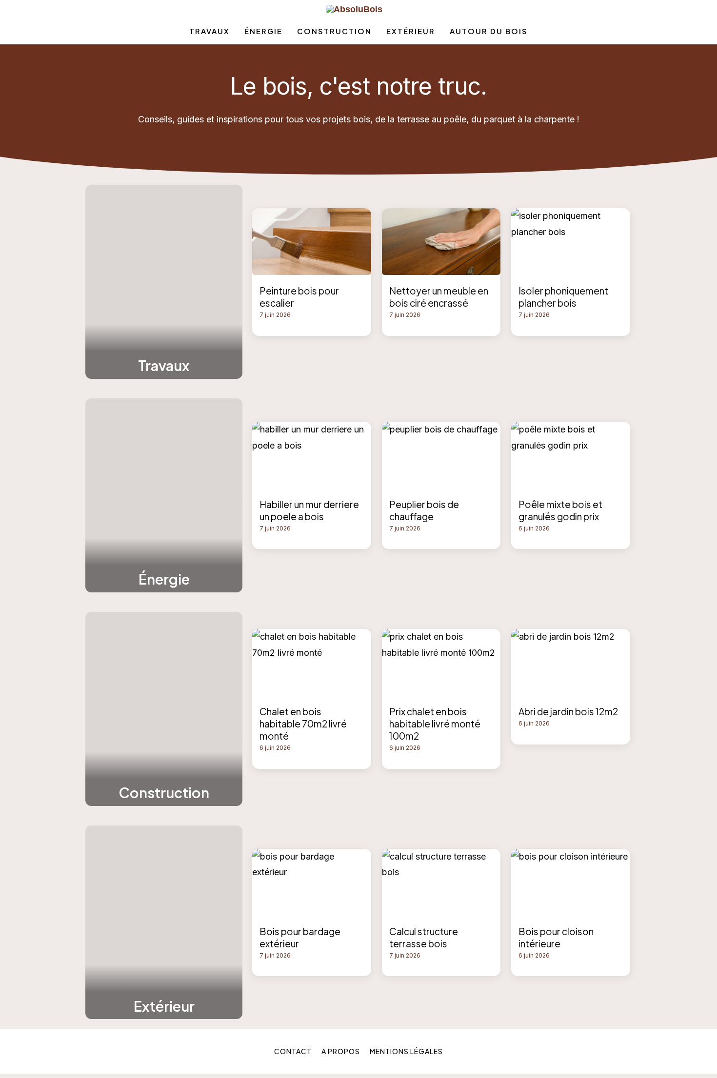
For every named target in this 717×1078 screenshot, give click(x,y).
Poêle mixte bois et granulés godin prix (560, 510)
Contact (293, 1051)
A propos (340, 1051)
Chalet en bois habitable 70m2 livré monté (303, 724)
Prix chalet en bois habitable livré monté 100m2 (434, 724)
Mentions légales (406, 1051)
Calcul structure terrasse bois (423, 937)
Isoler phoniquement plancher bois (563, 297)
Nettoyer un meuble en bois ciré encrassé (438, 297)
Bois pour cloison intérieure (556, 937)
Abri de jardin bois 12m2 (568, 711)
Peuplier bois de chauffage (424, 510)
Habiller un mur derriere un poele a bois (309, 510)
